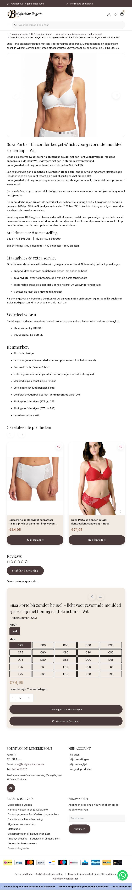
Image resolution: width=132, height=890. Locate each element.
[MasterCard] (29, 862)
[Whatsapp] (122, 875)
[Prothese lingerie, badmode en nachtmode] (24, 14)
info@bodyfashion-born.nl (29, 764)
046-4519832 (19, 769)
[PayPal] (106, 862)
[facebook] (11, 788)
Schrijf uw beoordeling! (25, 570)
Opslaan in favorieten (68, 721)
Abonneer (79, 829)
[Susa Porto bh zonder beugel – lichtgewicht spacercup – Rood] (97, 478)
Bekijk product (35, 540)
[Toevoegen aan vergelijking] (100, 597)
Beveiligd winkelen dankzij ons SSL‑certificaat (92, 874)
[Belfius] (73, 862)
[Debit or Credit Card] (117, 862)
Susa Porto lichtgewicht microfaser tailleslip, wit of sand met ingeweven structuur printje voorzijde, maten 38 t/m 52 (34, 522)
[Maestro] (62, 862)
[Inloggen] (109, 14)
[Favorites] (115, 14)
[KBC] (84, 862)
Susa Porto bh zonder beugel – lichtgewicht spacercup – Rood (90, 521)
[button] (92, 597)
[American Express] (95, 862)
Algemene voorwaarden (65, 878)
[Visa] (18, 862)
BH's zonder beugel (41, 34)
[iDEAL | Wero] (7, 862)
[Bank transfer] (40, 862)
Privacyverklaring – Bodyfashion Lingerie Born (39, 874)
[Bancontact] (51, 862)
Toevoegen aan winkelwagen (66, 709)
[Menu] (8, 25)
